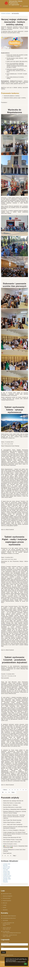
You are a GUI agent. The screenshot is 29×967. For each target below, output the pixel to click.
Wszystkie (5, 882)
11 (5, 792)
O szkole (4, 905)
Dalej (13, 792)
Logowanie (25, 6)
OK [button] (25, 963)
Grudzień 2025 (6, 873)
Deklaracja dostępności (7, 896)
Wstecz (5, 789)
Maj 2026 (5, 865)
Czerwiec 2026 (6, 864)
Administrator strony (7, 893)
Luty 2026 (5, 870)
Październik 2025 (7, 876)
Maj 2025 (5, 880)
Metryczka (5, 903)
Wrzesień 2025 (6, 877)
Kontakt (4, 907)
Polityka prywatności (7, 900)
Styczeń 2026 (6, 871)
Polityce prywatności (21, 961)
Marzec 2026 (6, 868)
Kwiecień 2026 (6, 867)
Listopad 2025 (6, 874)
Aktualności (15, 13)
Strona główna (5, 13)
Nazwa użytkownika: (5, 942)
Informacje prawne (6, 898)
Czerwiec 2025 (7, 879)
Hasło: (2, 947)
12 (9, 792)
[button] (21, 6)
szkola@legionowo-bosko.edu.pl (9, 918)
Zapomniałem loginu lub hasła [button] (7, 955)
